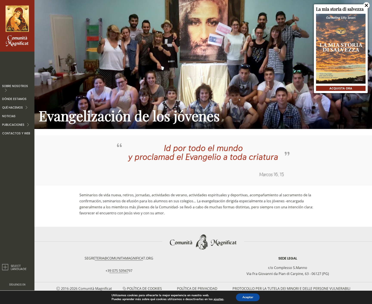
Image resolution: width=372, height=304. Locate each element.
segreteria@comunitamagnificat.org (119, 258)
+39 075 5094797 (118, 270)
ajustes (218, 299)
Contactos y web (16, 133)
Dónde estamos (14, 99)
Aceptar (247, 297)
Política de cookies (144, 288)
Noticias (9, 116)
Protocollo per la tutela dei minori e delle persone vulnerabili (291, 288)
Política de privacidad (197, 288)
